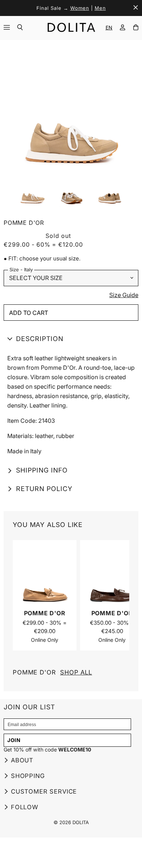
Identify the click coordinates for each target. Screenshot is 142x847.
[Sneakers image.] (71, 108)
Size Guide (123, 295)
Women (79, 8)
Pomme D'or (52, 672)
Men (100, 8)
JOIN (14, 740)
